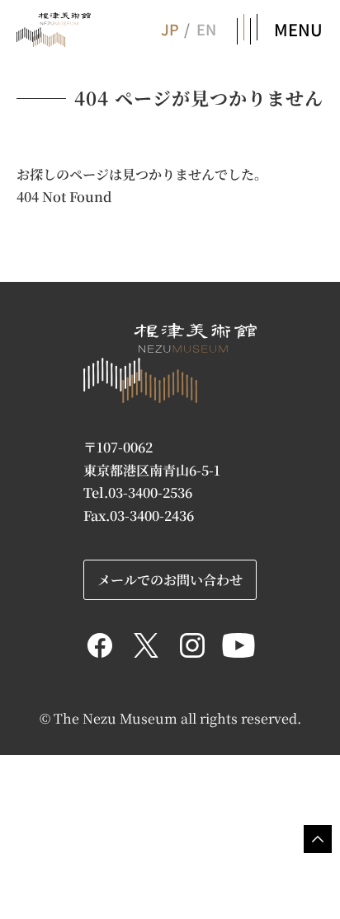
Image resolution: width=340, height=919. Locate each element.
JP (169, 29)
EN (206, 29)
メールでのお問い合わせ (170, 579)
